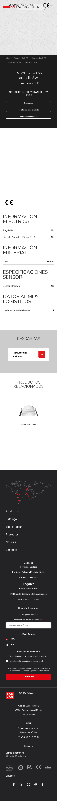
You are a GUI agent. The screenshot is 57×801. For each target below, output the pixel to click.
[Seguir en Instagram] (28, 784)
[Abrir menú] (51, 7)
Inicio (8, 58)
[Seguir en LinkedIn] (43, 784)
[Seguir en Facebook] (14, 784)
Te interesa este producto (28, 110)
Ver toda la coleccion (28, 117)
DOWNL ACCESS (13, 62)
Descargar (42, 354)
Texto (12, 644)
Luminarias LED (39, 58)
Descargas (28, 103)
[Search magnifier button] (20, 7)
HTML (12, 639)
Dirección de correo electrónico (28, 620)
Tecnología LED (21, 58)
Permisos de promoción (28, 651)
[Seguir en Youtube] (36, 784)
